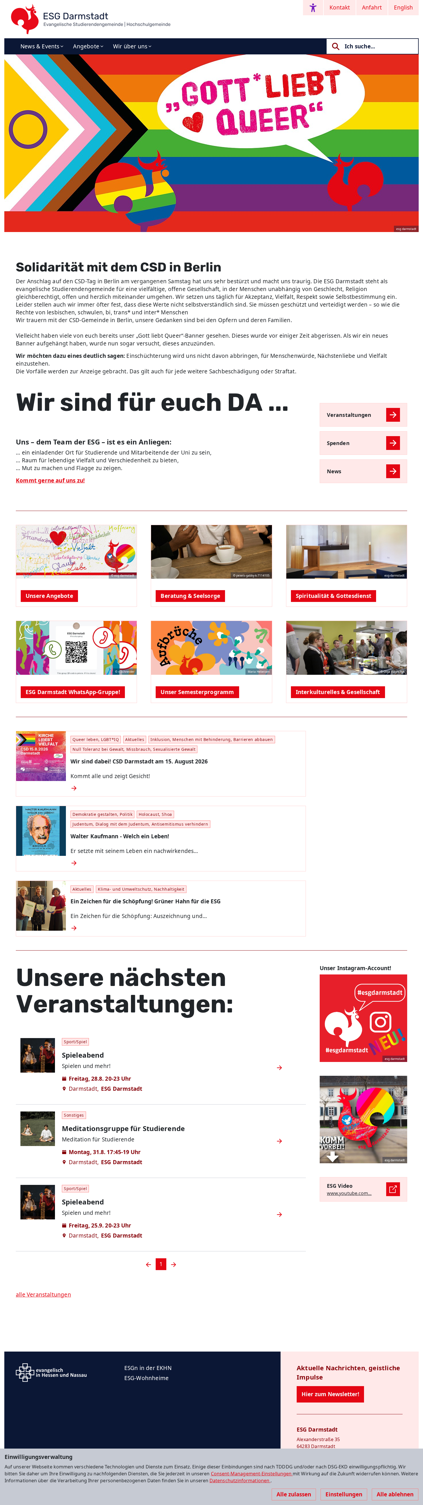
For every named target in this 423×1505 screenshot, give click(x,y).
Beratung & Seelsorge (190, 596)
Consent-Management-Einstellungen (252, 1473)
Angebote (86, 46)
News (334, 471)
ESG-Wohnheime (146, 1378)
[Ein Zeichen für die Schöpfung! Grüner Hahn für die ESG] (185, 928)
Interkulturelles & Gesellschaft (338, 692)
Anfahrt (372, 7)
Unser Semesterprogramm (197, 692)
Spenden (338, 443)
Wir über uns (130, 46)
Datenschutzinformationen (239, 1480)
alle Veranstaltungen (43, 1294)
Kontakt (339, 7)
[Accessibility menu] (313, 7)
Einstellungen (343, 1494)
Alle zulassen (294, 1494)
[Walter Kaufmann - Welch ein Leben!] (185, 863)
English (403, 7)
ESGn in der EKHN (148, 1368)
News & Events (39, 46)
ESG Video (339, 1185)
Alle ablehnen (395, 1494)
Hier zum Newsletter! (330, 1394)
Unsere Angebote (49, 596)
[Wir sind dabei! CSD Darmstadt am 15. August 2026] (185, 788)
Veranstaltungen (349, 414)
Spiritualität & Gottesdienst (333, 596)
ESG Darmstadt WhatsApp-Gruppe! (73, 692)
